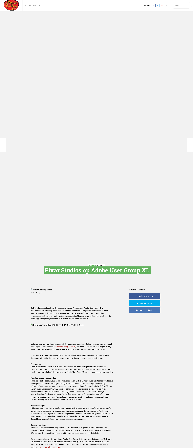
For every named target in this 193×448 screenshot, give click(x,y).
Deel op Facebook (145, 296)
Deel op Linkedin (146, 310)
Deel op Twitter (146, 303)
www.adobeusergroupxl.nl (64, 346)
